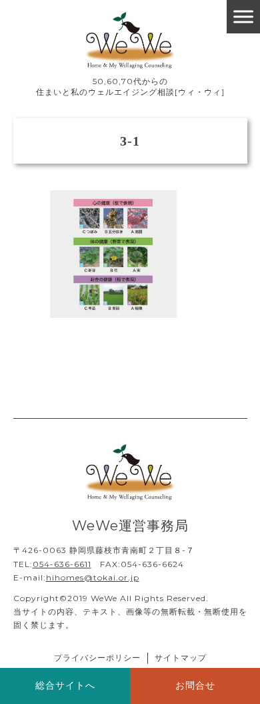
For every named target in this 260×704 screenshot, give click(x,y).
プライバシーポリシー (97, 658)
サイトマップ (181, 658)
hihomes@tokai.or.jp (92, 577)
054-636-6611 (62, 564)
